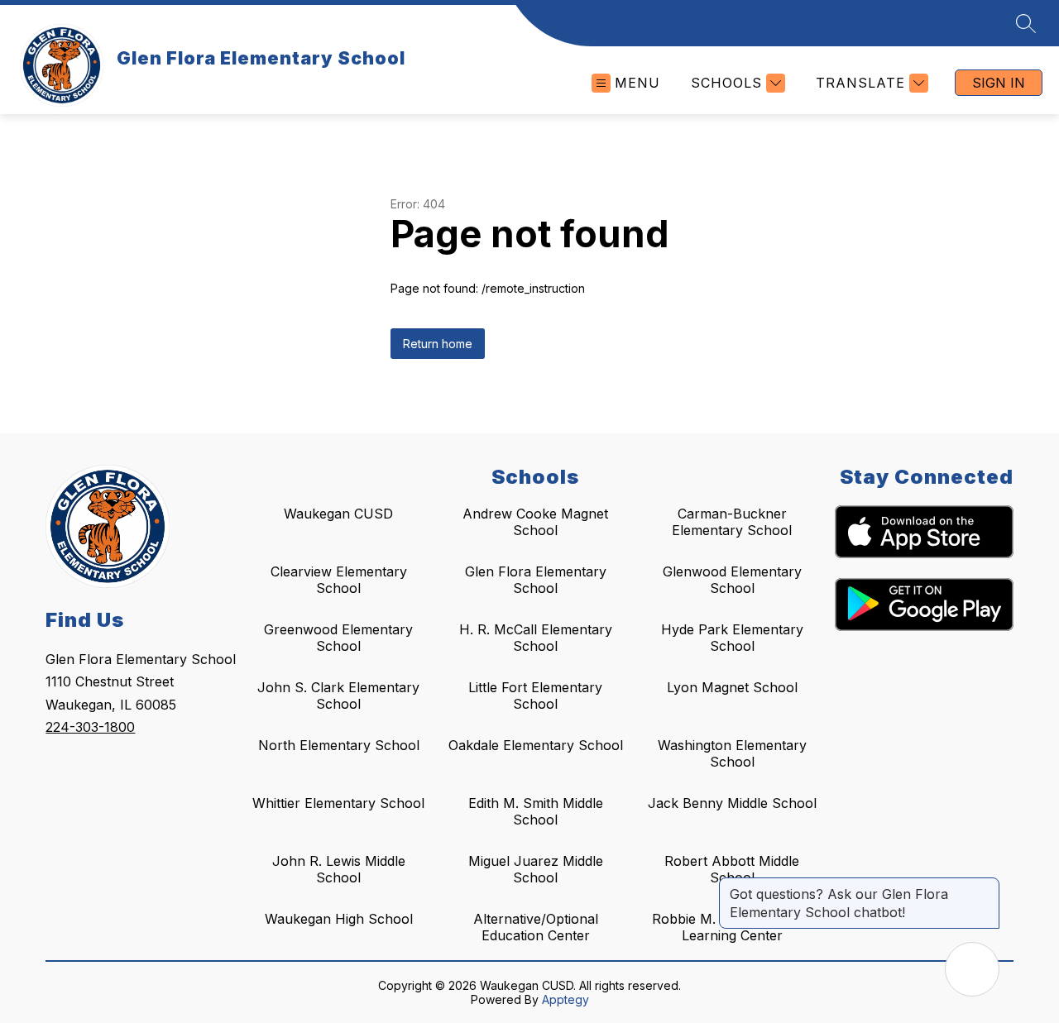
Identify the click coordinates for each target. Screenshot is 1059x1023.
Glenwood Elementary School (732, 579)
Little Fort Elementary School (535, 695)
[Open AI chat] (972, 969)
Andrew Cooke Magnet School (535, 521)
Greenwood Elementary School (338, 637)
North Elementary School (338, 745)
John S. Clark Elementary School (338, 695)
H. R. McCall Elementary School (535, 637)
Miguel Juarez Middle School (535, 869)
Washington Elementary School (732, 753)
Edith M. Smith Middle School (535, 811)
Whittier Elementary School (338, 803)
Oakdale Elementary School (535, 745)
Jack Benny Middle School (732, 803)
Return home (437, 344)
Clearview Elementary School (339, 579)
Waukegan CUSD (338, 513)
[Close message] (986, 886)
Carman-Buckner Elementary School (732, 521)
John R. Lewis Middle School (338, 869)
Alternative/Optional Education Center (535, 927)
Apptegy (565, 999)
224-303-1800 (90, 727)
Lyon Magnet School (732, 687)
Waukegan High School (339, 919)
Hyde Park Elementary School (732, 637)
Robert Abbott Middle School (731, 869)
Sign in (998, 82)
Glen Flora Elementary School (535, 579)
